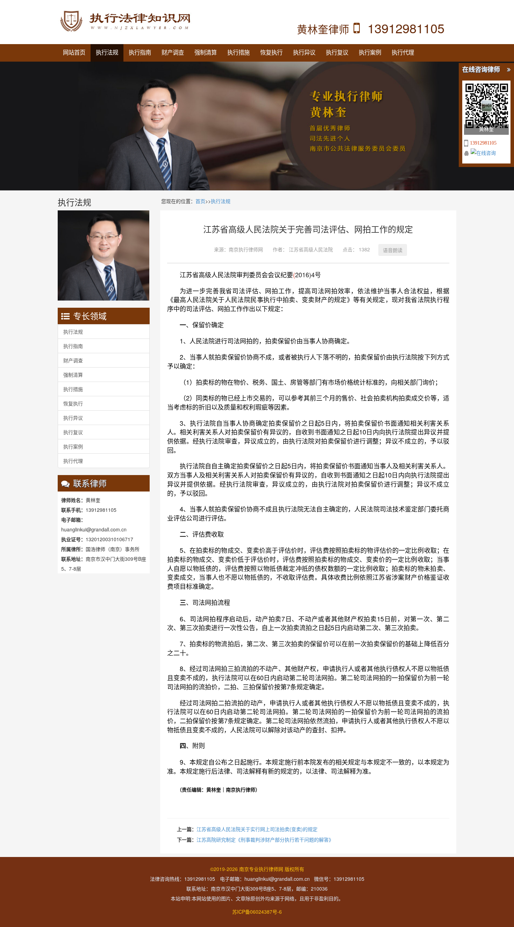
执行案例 (370, 52)
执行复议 (337, 52)
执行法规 (107, 52)
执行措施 (238, 52)
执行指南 (140, 52)
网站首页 (74, 52)
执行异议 (304, 52)
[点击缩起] (509, 70)
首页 (200, 200)
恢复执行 (271, 52)
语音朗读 (392, 249)
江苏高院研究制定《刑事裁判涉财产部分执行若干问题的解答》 (265, 839)
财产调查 (173, 52)
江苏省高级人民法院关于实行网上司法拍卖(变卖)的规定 (257, 828)
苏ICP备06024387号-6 (257, 911)
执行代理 (403, 52)
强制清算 (205, 52)
